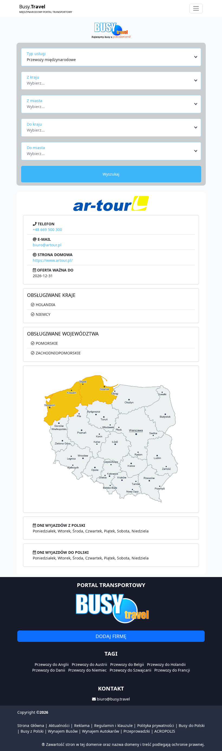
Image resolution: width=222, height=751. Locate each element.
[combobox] (112, 57)
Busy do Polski (192, 725)
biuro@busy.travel (113, 699)
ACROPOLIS (164, 731)
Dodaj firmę (111, 636)
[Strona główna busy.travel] (110, 30)
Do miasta (36, 147)
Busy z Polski (32, 731)
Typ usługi (36, 53)
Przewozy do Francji (172, 670)
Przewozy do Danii (48, 670)
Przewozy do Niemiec (87, 670)
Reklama (82, 725)
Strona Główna (30, 725)
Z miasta (34, 100)
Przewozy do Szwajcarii (130, 670)
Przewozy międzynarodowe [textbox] (51, 59)
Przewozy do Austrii (89, 664)
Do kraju (34, 124)
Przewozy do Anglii (52, 664)
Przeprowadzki (136, 731)
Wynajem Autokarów (100, 731)
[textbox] (109, 81)
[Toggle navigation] (196, 8)
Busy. (45, 8)
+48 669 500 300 (47, 229)
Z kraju (33, 77)
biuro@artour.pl (47, 244)
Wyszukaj (111, 174)
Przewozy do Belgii (127, 664)
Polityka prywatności (155, 725)
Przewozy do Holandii (166, 664)
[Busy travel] (111, 608)
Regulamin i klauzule (113, 725)
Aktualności (59, 725)
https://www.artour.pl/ (53, 260)
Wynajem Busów (63, 731)
